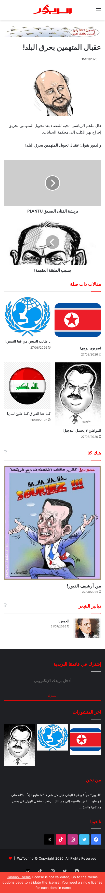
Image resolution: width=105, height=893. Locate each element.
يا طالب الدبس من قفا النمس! (27, 341)
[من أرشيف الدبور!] (52, 523)
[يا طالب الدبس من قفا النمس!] (27, 316)
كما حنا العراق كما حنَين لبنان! (28, 413)
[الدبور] (52, 10)
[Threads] (49, 839)
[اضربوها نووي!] (78, 320)
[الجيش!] (87, 628)
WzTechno (25, 858)
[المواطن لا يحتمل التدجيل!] (78, 394)
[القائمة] (98, 12)
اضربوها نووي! (90, 348)
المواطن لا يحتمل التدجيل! (81, 430)
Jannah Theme (19, 877)
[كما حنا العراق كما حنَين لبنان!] (27, 385)
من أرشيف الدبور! (84, 586)
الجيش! (63, 621)
